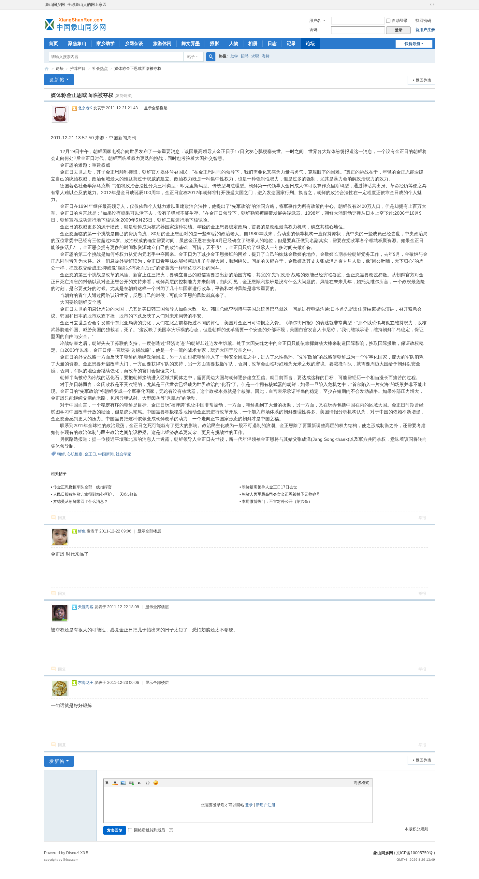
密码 (313, 29)
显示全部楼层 (155, 108)
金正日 (90, 454)
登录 (249, 805)
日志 (272, 43)
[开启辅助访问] (426, 5)
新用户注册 (425, 29)
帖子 (191, 56)
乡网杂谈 (134, 43)
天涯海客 (86, 607)
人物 (233, 43)
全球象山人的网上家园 (87, 4)
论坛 (310, 43)
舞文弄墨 (190, 43)
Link (131, 782)
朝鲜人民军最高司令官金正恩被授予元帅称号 (281, 494)
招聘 (245, 56)
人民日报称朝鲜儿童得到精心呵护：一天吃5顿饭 (95, 494)
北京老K (85, 108)
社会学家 (123, 454)
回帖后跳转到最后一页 (153, 830)
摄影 (214, 43)
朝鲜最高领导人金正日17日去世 (269, 487)
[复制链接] (123, 95)
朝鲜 (61, 454)
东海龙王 (86, 682)
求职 (255, 56)
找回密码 (423, 20)
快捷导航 (412, 43)
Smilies (155, 782)
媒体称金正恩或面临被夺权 (137, 68)
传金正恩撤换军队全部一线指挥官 (82, 487)
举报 (422, 518)
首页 (53, 43)
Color (115, 782)
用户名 (315, 20)
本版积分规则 (416, 829)
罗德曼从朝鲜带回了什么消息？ (80, 501)
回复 (62, 518)
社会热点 (100, 68)
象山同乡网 (55, 4)
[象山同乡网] (76, 23)
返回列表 (423, 80)
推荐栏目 (78, 68)
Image (123, 782)
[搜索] (210, 56)
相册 (252, 43)
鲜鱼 (82, 531)
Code (147, 782)
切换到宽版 (432, 5)
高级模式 (361, 782)
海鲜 (265, 56)
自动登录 (400, 20)
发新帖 (57, 79)
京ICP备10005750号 (414, 853)
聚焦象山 (77, 43)
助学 (234, 56)
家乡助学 (105, 43)
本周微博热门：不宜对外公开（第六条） (277, 501)
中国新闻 (106, 454)
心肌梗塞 (74, 454)
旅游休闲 (162, 43)
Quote (139, 782)
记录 (291, 43)
